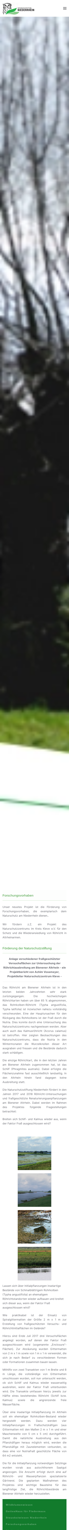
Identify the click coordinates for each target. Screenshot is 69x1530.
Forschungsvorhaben (21, 1524)
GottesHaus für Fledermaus (26, 1511)
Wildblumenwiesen (19, 1504)
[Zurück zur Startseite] (18, 8)
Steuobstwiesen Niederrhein (26, 1517)
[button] (64, 8)
